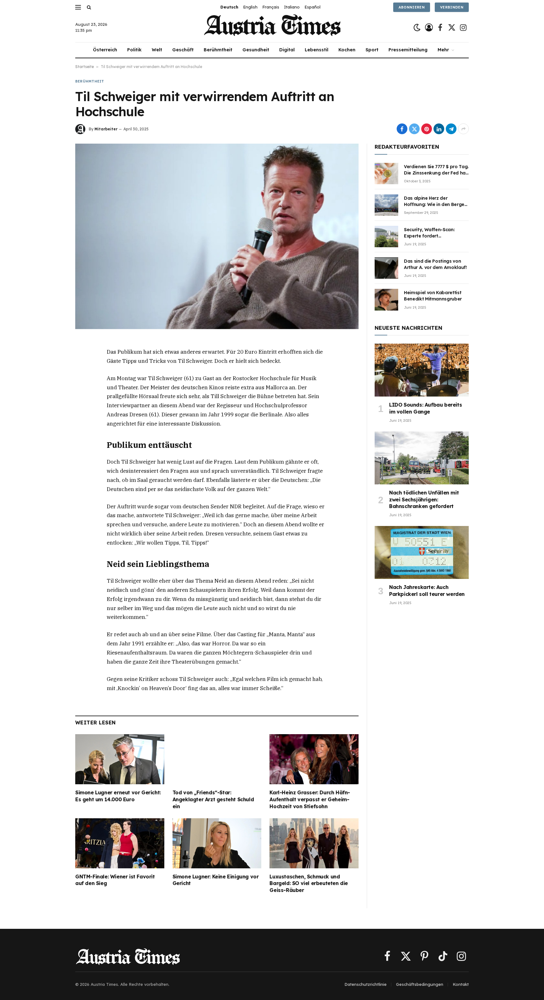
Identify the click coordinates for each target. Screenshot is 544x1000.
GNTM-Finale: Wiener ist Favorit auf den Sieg (115, 880)
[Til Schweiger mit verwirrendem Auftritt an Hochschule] (217, 236)
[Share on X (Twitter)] (414, 128)
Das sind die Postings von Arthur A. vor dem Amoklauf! (435, 264)
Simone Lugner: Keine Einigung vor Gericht (216, 880)
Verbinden (451, 7)
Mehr (443, 50)
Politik (134, 50)
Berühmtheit (218, 50)
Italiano (292, 6)
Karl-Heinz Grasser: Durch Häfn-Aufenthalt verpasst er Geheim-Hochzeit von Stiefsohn (309, 799)
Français (270, 6)
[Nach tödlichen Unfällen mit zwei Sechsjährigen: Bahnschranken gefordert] (422, 457)
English (250, 6)
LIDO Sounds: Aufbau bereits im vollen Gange (425, 408)
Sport (372, 50)
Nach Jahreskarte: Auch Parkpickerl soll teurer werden (427, 590)
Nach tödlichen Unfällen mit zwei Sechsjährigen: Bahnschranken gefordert (424, 499)
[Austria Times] (272, 27)
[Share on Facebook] (402, 128)
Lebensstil (316, 50)
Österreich (105, 50)
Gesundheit (255, 50)
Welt (157, 50)
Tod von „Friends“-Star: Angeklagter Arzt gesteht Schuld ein (213, 799)
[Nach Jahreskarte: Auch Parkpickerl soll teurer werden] (422, 552)
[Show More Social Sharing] (463, 128)
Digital (287, 50)
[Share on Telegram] (451, 128)
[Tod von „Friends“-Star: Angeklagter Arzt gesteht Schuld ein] (217, 759)
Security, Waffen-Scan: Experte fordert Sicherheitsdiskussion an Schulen (431, 233)
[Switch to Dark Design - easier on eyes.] (417, 27)
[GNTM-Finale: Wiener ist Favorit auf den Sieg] (119, 843)
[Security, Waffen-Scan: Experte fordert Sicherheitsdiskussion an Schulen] (386, 236)
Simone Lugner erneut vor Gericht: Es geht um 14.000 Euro (118, 796)
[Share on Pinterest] (426, 128)
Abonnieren (412, 7)
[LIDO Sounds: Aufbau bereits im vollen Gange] (422, 370)
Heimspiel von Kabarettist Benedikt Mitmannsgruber (433, 296)
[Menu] (78, 7)
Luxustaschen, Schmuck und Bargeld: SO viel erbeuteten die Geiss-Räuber (308, 883)
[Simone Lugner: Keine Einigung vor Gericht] (217, 843)
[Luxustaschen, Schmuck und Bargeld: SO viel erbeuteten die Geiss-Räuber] (314, 843)
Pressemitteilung (408, 50)
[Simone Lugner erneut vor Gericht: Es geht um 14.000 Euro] (119, 759)
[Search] (88, 7)
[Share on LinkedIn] (439, 128)
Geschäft (183, 50)
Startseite (84, 66)
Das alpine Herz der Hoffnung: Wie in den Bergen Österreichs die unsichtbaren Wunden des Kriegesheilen (436, 201)
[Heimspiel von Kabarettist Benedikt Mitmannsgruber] (386, 299)
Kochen (346, 50)
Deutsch (229, 6)
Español (312, 6)
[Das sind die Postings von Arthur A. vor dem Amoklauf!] (386, 268)
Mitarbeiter (105, 129)
